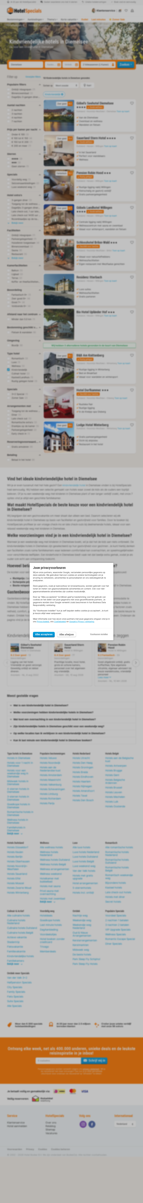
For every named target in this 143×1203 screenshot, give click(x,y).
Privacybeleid (43, 621)
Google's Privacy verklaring (81, 621)
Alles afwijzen (66, 634)
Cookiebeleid (60, 621)
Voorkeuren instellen (99, 634)
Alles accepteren (44, 634)
